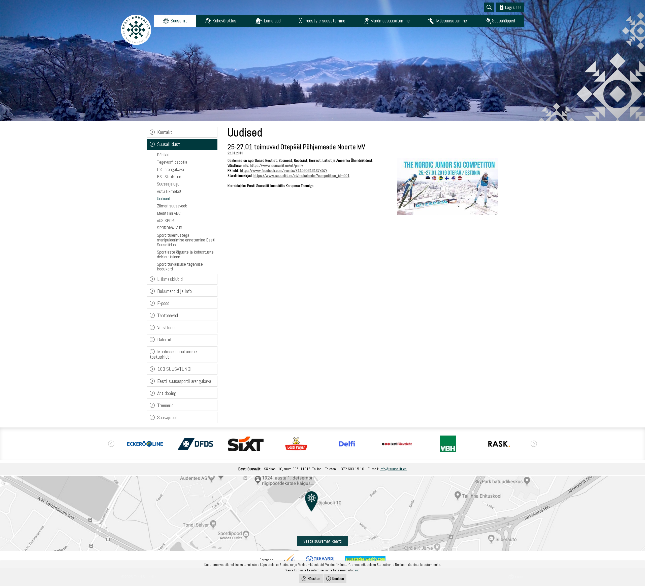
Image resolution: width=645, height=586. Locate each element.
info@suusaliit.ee (393, 469)
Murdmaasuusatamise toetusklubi (173, 354)
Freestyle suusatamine (324, 20)
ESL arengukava (170, 169)
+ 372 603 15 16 (351, 469)
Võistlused (167, 327)
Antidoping (166, 393)
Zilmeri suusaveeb (172, 206)
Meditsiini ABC (169, 213)
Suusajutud (167, 417)
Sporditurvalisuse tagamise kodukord (180, 266)
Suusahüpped (503, 20)
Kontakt (164, 132)
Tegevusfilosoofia (172, 162)
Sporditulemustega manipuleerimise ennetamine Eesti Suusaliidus (186, 240)
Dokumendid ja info (174, 291)
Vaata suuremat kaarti (322, 541)
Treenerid (165, 405)
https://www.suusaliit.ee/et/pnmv (276, 165)
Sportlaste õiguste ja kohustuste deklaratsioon (185, 254)
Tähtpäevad (167, 315)
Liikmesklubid (170, 279)
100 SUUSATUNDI (174, 369)
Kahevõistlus (224, 20)
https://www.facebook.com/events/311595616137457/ (283, 170)
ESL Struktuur (169, 176)
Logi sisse (513, 7)
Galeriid (164, 339)
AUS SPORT (166, 220)
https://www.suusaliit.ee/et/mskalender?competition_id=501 (301, 175)
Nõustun (314, 578)
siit (356, 570)
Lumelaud (272, 20)
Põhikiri (163, 155)
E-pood (163, 303)
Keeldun (338, 578)
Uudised (163, 198)
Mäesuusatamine (451, 20)
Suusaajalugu (168, 184)
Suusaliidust (168, 144)
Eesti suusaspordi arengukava (184, 381)
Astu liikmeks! (169, 191)
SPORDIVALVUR (169, 228)
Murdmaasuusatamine (390, 20)
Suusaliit (179, 20)
